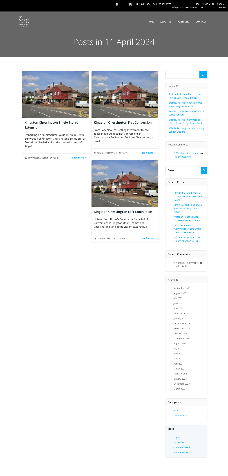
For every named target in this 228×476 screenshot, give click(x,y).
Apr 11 (56, 157)
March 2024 (180, 368)
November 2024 (182, 328)
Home (151, 21)
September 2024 (182, 338)
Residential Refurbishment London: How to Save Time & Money (189, 196)
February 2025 (181, 313)
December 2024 (182, 323)
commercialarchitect (38, 157)
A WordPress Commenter (186, 153)
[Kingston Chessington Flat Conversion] (125, 94)
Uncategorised (181, 415)
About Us (165, 21)
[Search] (203, 74)
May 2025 (178, 308)
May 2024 (178, 358)
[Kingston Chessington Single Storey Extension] (55, 94)
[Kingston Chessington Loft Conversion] (125, 183)
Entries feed (179, 442)
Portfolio (183, 21)
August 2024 (180, 343)
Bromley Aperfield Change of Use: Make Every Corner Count (188, 208)
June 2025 (178, 303)
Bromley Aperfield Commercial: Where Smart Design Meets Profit (187, 229)
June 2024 (178, 353)
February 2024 (181, 373)
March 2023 (180, 388)
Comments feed (181, 447)
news (176, 410)
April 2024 (178, 363)
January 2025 (180, 318)
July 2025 (178, 298)
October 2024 (180, 333)
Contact (201, 21)
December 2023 (182, 383)
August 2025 (180, 293)
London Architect (182, 156)
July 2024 (178, 348)
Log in (176, 437)
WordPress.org (180, 452)
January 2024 (180, 378)
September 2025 (182, 288)
